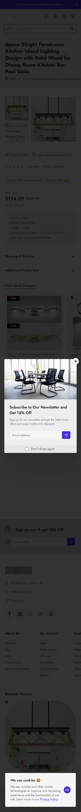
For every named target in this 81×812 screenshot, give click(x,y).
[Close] (75, 361)
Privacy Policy (49, 799)
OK (67, 790)
